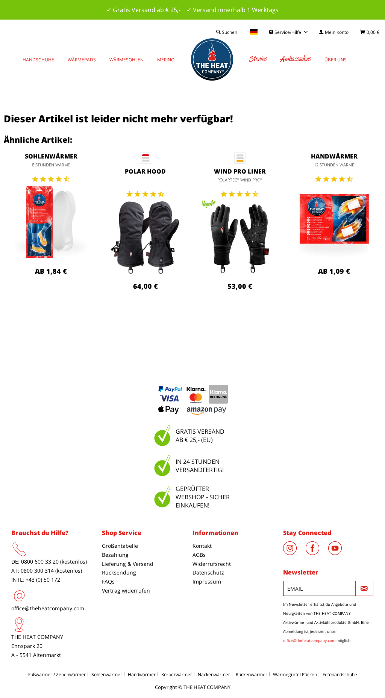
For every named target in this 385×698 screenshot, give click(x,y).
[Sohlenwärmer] (51, 222)
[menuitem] (333, 32)
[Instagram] (294, 553)
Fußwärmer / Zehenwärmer (57, 674)
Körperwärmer (176, 674)
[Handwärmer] (334, 222)
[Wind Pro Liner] (239, 237)
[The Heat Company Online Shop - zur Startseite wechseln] (212, 59)
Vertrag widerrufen (126, 590)
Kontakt (202, 545)
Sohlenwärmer (51, 156)
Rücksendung (119, 572)
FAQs (108, 581)
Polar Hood (145, 171)
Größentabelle (120, 545)
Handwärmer (334, 156)
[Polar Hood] (145, 237)
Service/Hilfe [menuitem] (287, 32)
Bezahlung (115, 554)
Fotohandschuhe (340, 674)
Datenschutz (208, 572)
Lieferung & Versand (127, 563)
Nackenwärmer (214, 674)
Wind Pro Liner (240, 171)
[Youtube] (338, 553)
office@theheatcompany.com (47, 608)
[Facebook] (317, 553)
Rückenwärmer (251, 674)
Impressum (206, 581)
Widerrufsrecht (211, 563)
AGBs (199, 554)
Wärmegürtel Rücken (295, 674)
